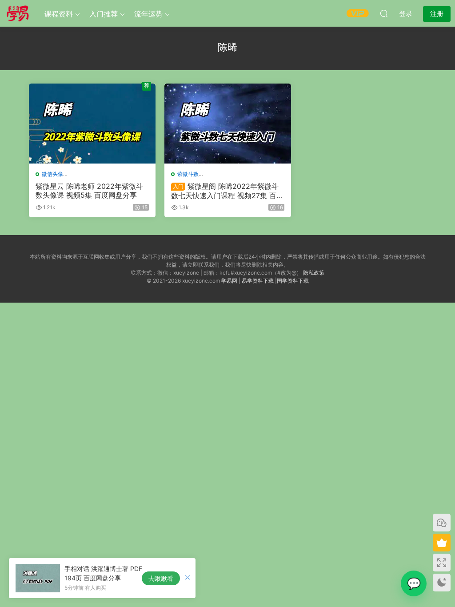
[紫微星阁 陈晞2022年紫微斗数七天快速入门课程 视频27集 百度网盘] (227, 124)
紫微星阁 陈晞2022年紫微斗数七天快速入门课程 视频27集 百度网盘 (227, 191)
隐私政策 (313, 272)
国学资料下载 (293, 280)
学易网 (229, 280)
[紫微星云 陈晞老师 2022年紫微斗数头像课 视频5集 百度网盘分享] (92, 124)
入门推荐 (103, 13)
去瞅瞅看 (160, 578)
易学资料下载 (258, 280)
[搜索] (383, 13)
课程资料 (58, 13)
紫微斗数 (188, 174)
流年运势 (148, 13)
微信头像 (52, 174)
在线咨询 (414, 583)
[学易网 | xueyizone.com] (17, 13)
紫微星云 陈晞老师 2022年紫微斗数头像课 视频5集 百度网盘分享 (89, 191)
